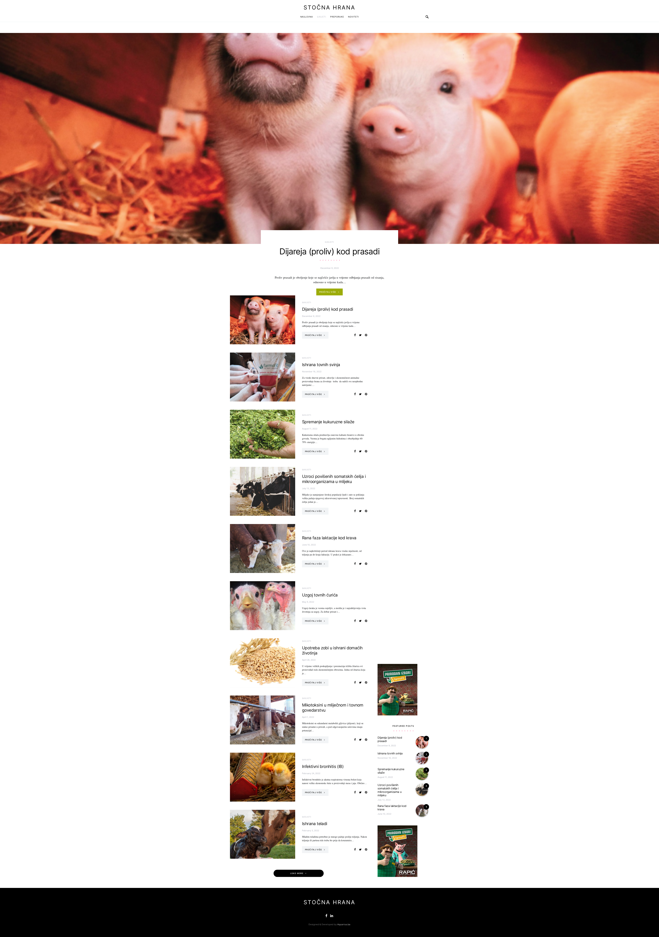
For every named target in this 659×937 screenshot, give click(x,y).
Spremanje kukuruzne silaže (328, 421)
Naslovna (306, 16)
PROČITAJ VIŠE (313, 335)
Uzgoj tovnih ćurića (320, 595)
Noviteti (353, 16)
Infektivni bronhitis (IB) (323, 766)
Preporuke (337, 16)
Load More (296, 873)
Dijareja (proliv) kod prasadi (329, 251)
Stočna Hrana (329, 7)
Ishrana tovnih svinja (321, 364)
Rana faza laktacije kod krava (329, 537)
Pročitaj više (327, 292)
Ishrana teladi (314, 823)
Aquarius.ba (343, 924)
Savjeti (321, 16)
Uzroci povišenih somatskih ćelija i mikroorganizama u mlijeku (334, 479)
